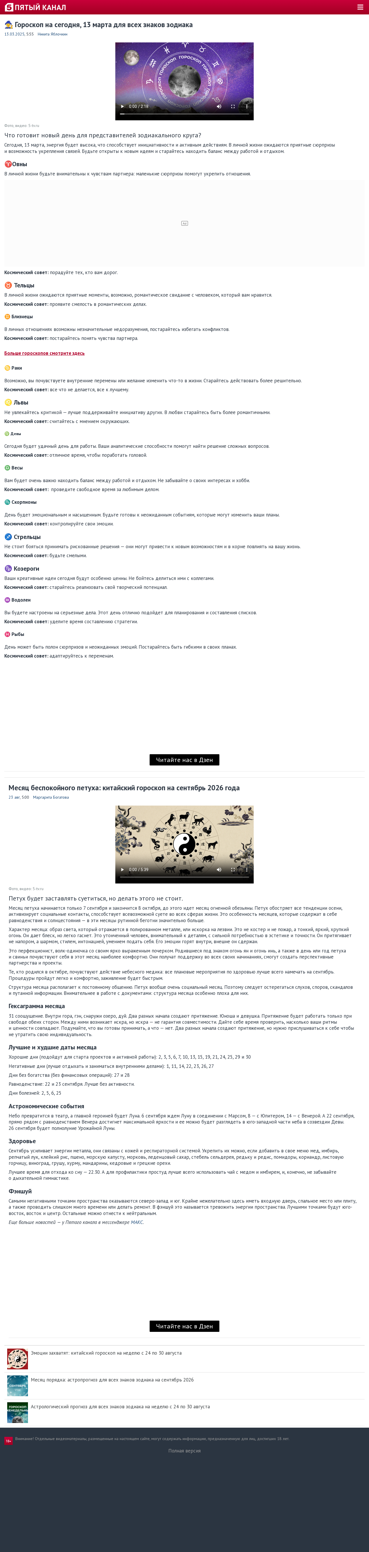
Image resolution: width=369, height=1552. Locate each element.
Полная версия (184, 1451)
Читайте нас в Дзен (184, 760)
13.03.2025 (14, 34)
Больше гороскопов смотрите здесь (44, 353)
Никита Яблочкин (52, 34)
